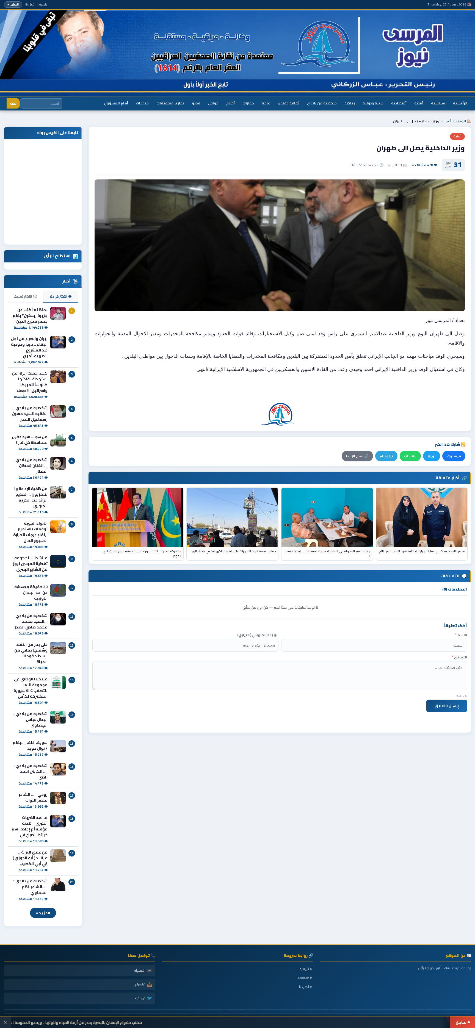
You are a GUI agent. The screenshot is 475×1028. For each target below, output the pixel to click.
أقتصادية (399, 103)
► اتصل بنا (306, 986)
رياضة (349, 103)
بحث (13, 103)
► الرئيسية (306, 969)
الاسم (461, 635)
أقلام (230, 103)
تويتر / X (143, 998)
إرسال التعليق (447, 706)
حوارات (248, 103)
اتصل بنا (30, 4)
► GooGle (305, 977)
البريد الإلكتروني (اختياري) (257, 635)
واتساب (410, 456)
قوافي (213, 103)
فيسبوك (454, 456)
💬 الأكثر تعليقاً (25, 296)
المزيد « (43, 913)
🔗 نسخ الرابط (357, 456)
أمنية (418, 103)
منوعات (142, 103)
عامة (266, 103)
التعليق (459, 657)
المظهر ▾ (13, 4)
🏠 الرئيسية (464, 121)
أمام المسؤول (116, 103)
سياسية (438, 103)
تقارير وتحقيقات (170, 103)
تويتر (431, 456)
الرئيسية (43, 4)
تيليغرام (386, 456)
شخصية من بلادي (322, 103)
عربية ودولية (373, 103)
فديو (196, 103)
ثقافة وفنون (288, 103)
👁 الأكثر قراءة (60, 296)
